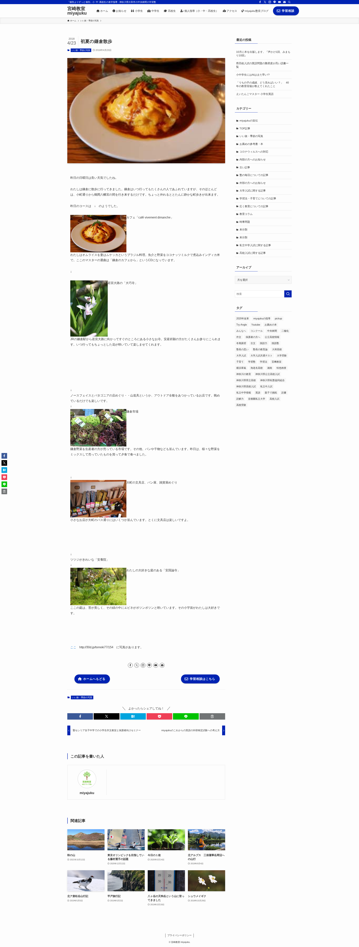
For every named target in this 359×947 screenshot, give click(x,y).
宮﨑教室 (276, 361)
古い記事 (245, 167)
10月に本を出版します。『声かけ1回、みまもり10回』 (263, 53)
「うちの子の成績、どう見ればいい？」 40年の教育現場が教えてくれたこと (262, 84)
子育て (240, 361)
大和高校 (277, 349)
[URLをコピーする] (212, 716)
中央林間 (272, 330)
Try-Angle (241, 324)
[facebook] (260, 2)
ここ (73, 647)
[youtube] (279, 2)
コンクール (257, 330)
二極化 (285, 330)
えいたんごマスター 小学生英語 (255, 93)
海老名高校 (257, 368)
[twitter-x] (265, 2)
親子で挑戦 (271, 392)
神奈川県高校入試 (246, 386)
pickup (278, 318)
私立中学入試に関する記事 (255, 245)
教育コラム (246, 213)
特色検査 (281, 368)
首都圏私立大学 (256, 398)
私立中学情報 (243, 392)
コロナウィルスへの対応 (254, 151)
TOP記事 (245, 128)
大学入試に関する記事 (253, 190)
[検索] (289, 2)
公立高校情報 (272, 337)
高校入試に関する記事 (253, 252)
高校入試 (274, 398)
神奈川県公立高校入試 (267, 374)
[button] (80, 716)
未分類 (243, 229)
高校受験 (241, 405)
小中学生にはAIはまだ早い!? (253, 74)
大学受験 (282, 355)
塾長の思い (242, 349)
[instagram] (269, 2)
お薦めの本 (271, 324)
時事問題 (245, 221)
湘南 (269, 368)
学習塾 (251, 361)
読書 (283, 392)
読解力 (240, 398)
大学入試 (241, 355)
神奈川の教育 (243, 374)
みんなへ (241, 330)
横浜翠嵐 (241, 368)
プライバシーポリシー (179, 935)
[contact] (284, 2)
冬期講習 (241, 343)
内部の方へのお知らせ (253, 159)
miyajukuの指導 (261, 318)
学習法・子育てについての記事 (258, 198)
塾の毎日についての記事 (254, 175)
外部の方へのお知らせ (253, 182)
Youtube (255, 324)
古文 (253, 343)
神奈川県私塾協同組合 (272, 380)
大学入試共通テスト (261, 355)
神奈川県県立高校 (246, 380)
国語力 (263, 343)
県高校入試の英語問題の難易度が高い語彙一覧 (262, 65)
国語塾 (275, 343)
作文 (238, 337)
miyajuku (87, 793)
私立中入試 (266, 386)
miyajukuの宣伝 (249, 120)
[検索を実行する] (288, 293)
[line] (274, 2)
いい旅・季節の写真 (81, 50)
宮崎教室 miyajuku (77, 10)
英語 (257, 392)
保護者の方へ (253, 337)
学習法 (263, 361)
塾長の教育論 (260, 349)
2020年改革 (242, 318)
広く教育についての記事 (254, 206)
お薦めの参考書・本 (251, 143)
